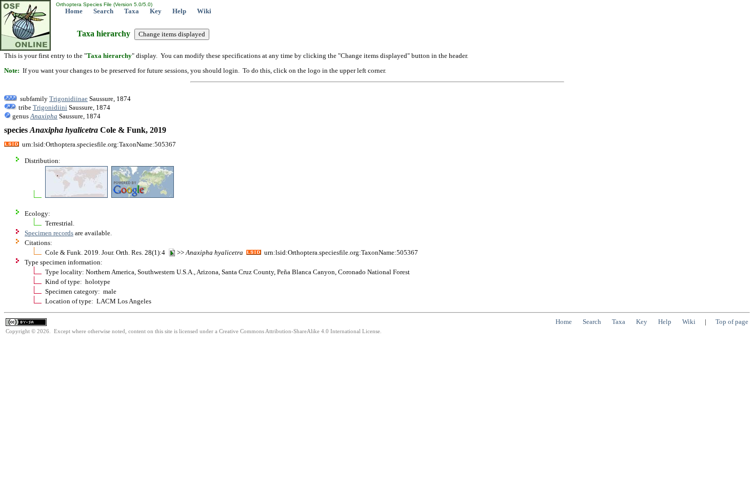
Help (179, 11)
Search (103, 11)
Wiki (204, 11)
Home (74, 11)
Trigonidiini (50, 107)
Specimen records (49, 233)
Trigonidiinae (68, 99)
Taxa (131, 11)
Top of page (732, 321)
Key (156, 11)
